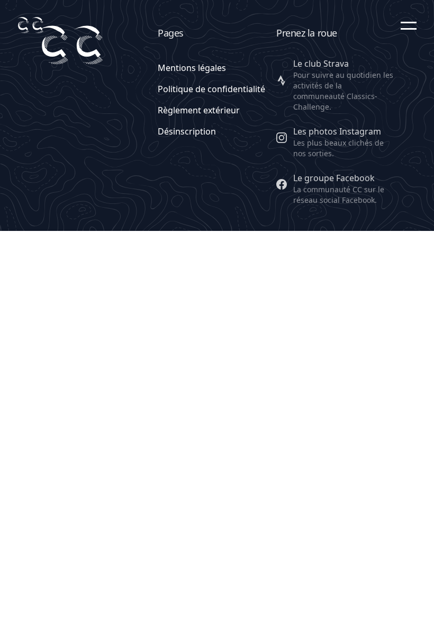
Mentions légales (192, 68)
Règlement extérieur (199, 110)
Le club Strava (321, 63)
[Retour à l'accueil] (30, 25)
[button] (408, 25)
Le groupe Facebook (334, 178)
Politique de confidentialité (211, 89)
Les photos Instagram (337, 131)
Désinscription (187, 131)
